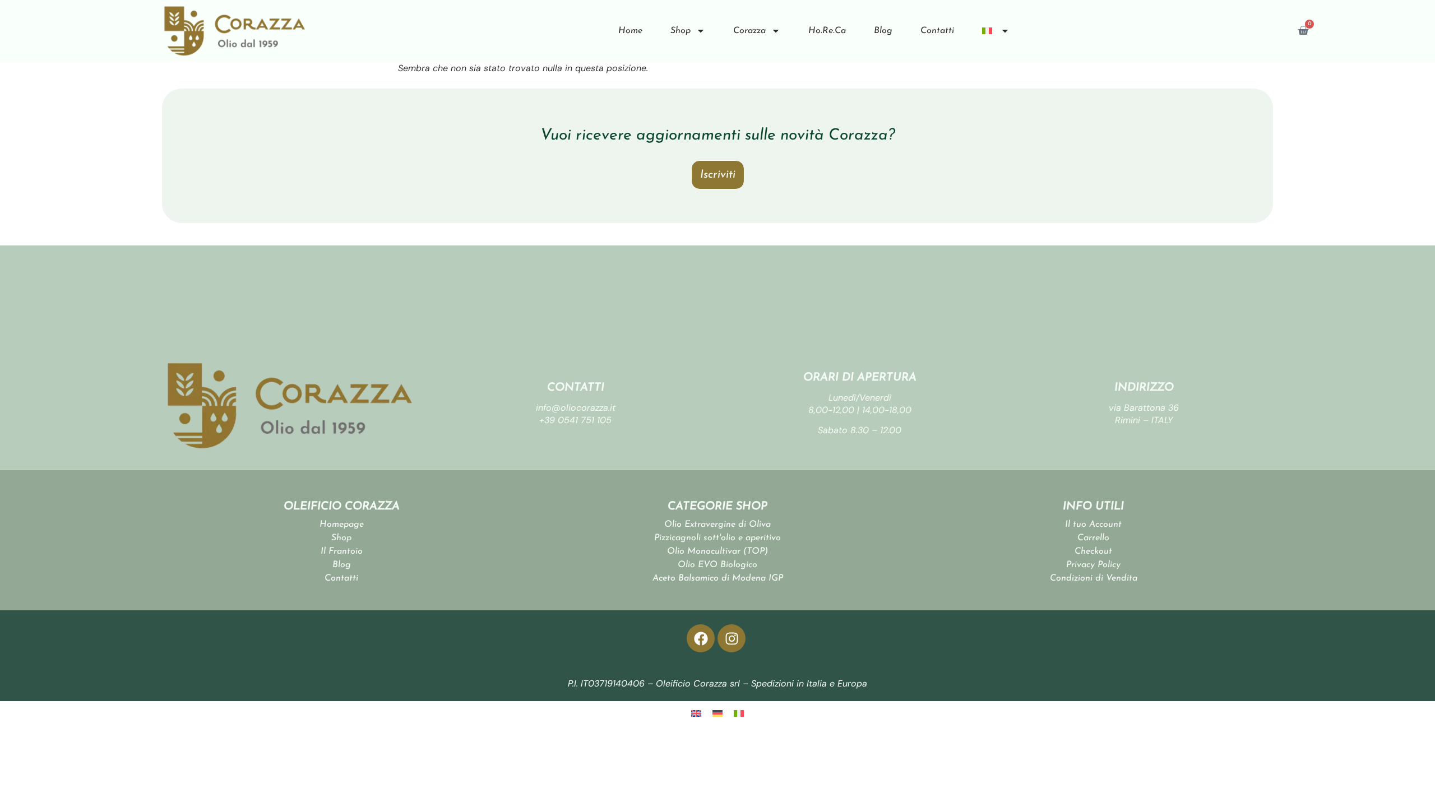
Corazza (749, 30)
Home (630, 30)
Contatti (937, 30)
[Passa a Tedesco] (717, 713)
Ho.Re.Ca (827, 30)
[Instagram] (732, 638)
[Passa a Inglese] (696, 713)
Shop (680, 30)
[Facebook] (701, 638)
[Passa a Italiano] (738, 713)
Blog (883, 30)
